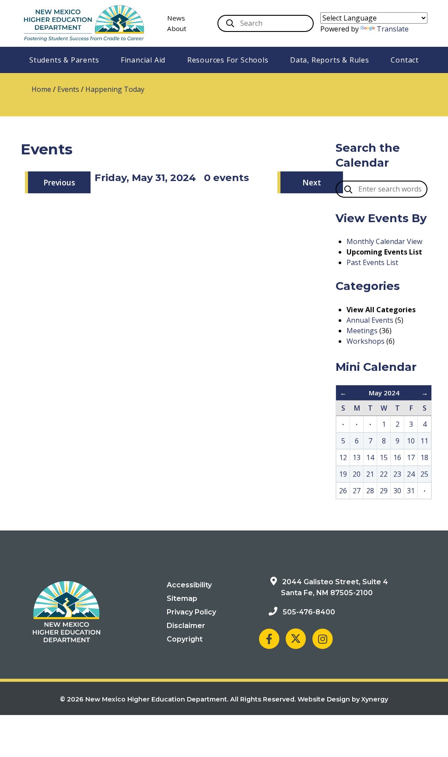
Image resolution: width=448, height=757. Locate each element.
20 (356, 474)
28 (370, 490)
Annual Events (369, 320)
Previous (59, 182)
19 (343, 474)
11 (424, 441)
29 (384, 490)
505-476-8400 (309, 612)
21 (370, 474)
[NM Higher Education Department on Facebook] (269, 639)
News (176, 18)
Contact (405, 60)
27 (356, 490)
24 (411, 474)
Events (68, 89)
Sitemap (182, 598)
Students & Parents (64, 60)
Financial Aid (143, 60)
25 (424, 474)
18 (424, 457)
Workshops (365, 341)
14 (370, 457)
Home (41, 89)
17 (411, 457)
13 (356, 457)
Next (311, 182)
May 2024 (384, 392)
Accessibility (189, 585)
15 (384, 457)
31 (411, 490)
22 (384, 474)
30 (397, 490)
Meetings (362, 330)
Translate (393, 29)
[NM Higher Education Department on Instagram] (322, 639)
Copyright (185, 639)
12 (343, 457)
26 (343, 490)
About (176, 28)
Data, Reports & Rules (329, 60)
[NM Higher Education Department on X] (296, 638)
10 (411, 441)
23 (397, 474)
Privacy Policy (191, 612)
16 (397, 457)
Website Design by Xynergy (343, 699)
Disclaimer (186, 625)
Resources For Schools (228, 60)
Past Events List (372, 262)
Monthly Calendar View (384, 241)
